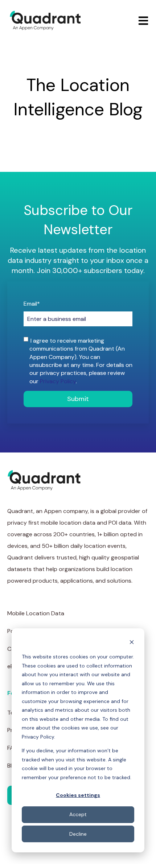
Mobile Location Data (35, 613)
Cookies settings (78, 795)
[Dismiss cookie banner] (131, 643)
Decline (78, 834)
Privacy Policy (58, 381)
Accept (78, 814)
